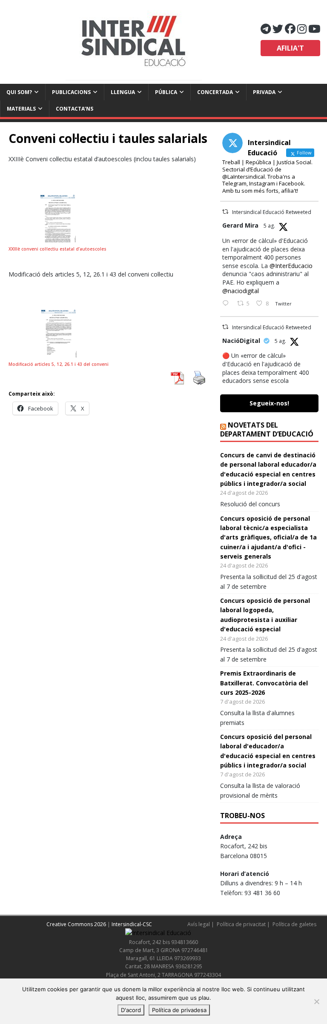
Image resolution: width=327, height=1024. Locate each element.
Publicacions (71, 92)
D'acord (131, 1010)
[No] (316, 1001)
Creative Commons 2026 (76, 924)
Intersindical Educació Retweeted (271, 212)
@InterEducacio (291, 266)
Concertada (215, 92)
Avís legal (198, 924)
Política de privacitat (241, 924)
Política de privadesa (179, 1010)
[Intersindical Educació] (134, 41)
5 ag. (269, 225)
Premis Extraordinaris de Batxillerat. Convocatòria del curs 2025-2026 (264, 682)
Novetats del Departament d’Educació (266, 429)
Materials (21, 108)
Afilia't (290, 48)
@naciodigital (240, 291)
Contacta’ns (74, 108)
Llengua (123, 92)
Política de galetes (294, 924)
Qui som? (19, 92)
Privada (264, 92)
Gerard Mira (240, 225)
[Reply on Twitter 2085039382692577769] (227, 303)
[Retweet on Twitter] (225, 211)
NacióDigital (241, 341)
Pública (166, 92)
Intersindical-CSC (132, 924)
